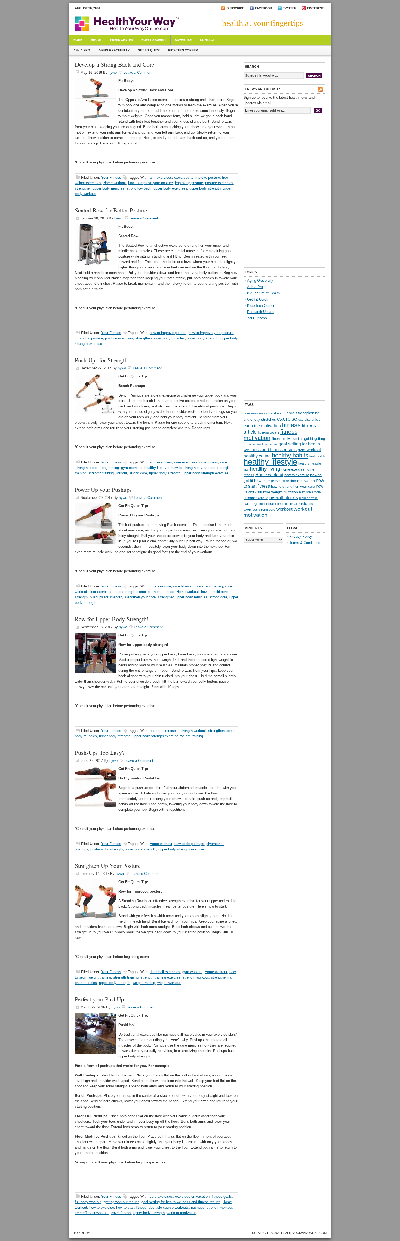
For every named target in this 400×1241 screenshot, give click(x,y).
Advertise (183, 39)
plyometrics (215, 844)
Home (77, 39)
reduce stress (308, 498)
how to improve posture (168, 333)
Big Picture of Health (263, 293)
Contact (207, 39)
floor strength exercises (133, 592)
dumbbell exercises (165, 972)
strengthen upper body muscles (99, 188)
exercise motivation (262, 425)
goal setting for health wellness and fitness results (180, 1202)
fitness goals (222, 1196)
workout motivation (181, 1213)
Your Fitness (111, 177)
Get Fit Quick (149, 50)
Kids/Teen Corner (183, 50)
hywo (113, 72)
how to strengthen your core (193, 468)
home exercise (292, 469)
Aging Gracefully (114, 50)
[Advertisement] (284, 154)
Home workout (114, 183)
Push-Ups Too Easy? (100, 752)
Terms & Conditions (304, 543)
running (250, 503)
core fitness (208, 462)
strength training (126, 977)
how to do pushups (189, 844)
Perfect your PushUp (99, 999)
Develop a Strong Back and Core (114, 64)
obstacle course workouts (169, 1207)
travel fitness (121, 1213)
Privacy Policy (300, 536)
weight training (191, 736)
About (96, 39)
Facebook (263, 8)
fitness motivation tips (287, 439)
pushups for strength (106, 597)
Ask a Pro (81, 50)
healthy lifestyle (156, 468)
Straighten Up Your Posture (108, 865)
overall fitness (283, 497)
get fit (308, 439)
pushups (81, 849)
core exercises (185, 462)
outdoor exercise (256, 498)
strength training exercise (160, 977)
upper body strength (205, 188)
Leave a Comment (138, 72)
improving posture (189, 183)
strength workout (193, 731)
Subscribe (235, 8)
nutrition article (310, 492)
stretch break (289, 503)
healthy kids (317, 456)
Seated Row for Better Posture (111, 210)
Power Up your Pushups (103, 489)
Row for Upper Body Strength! (112, 619)
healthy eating (257, 455)
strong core (138, 473)
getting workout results (121, 1202)
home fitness (164, 592)
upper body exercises (170, 188)
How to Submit (153, 39)
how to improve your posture (150, 183)
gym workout (192, 972)
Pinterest (315, 8)
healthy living (265, 469)
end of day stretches (260, 419)
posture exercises (219, 183)
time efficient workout (92, 1213)
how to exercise (101, 1207)
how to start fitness (131, 1207)
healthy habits (290, 455)
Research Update (260, 312)
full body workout (88, 1202)
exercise (287, 419)
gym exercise (131, 468)
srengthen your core (140, 597)
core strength (275, 413)
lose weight (272, 492)
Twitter (289, 8)
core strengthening (104, 468)
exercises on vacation (192, 1196)
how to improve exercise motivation (284, 480)
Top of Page (83, 1232)
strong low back (139, 188)
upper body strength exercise (205, 473)
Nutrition (291, 492)
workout (284, 509)
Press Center (121, 39)
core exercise (160, 586)
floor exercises (100, 592)
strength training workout (107, 473)
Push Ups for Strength (101, 360)
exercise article (309, 420)
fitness (291, 425)
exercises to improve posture (197, 177)
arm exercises (161, 177)
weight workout (169, 983)
